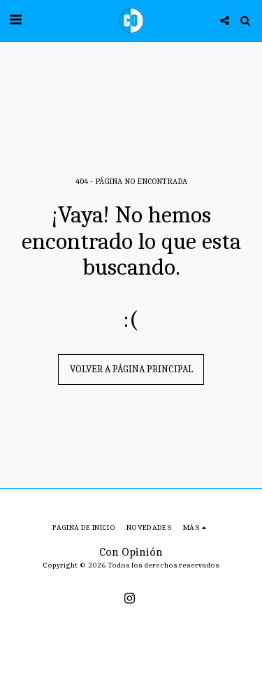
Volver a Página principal (131, 369)
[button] (15, 20)
